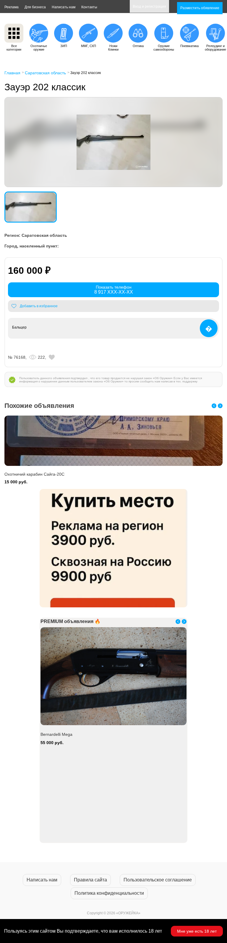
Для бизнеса (35, 7)
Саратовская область (45, 72)
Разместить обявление (199, 8)
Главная (12, 72)
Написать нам (63, 7)
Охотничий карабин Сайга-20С (34, 474)
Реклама (11, 7)
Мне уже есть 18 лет (197, 931)
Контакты (89, 7)
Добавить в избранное (39, 306)
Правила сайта (90, 879)
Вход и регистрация (149, 6)
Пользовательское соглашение (158, 879)
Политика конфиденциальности (109, 893)
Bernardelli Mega (56, 734)
